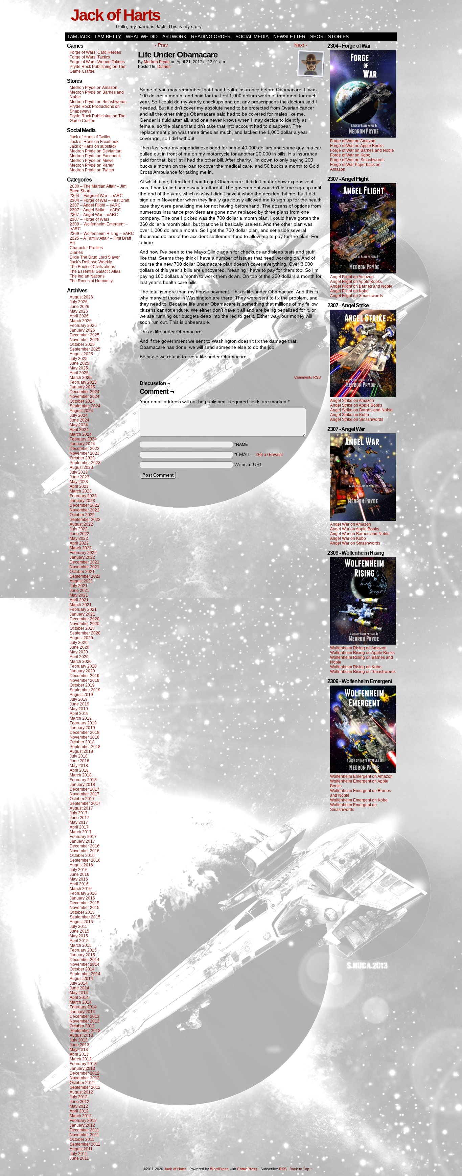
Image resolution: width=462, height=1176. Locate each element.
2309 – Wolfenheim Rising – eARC (102, 233)
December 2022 (84, 505)
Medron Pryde (157, 61)
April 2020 (79, 656)
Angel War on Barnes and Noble (360, 533)
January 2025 (82, 387)
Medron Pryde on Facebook (95, 155)
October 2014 (82, 969)
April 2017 (79, 827)
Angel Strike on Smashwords (356, 419)
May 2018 (79, 765)
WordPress (219, 1169)
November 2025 (84, 339)
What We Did (142, 36)
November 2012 (84, 1078)
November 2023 (84, 453)
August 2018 (81, 751)
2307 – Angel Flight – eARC (95, 205)
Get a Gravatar (269, 454)
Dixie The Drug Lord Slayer (95, 257)
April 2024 (79, 429)
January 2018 (82, 784)
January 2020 (82, 671)
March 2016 (81, 888)
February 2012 (83, 1120)
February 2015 (83, 950)
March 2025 (81, 377)
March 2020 (81, 661)
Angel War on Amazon (350, 524)
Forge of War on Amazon (352, 141)
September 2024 (85, 406)
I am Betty (108, 36)
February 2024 (83, 439)
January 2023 (82, 500)
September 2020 (85, 633)
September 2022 (85, 519)
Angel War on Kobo (348, 538)
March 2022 (81, 548)
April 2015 (79, 940)
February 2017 (83, 836)
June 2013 (79, 1044)
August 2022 (81, 524)
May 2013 (79, 1049)
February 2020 (83, 666)
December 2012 (84, 1073)
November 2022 (84, 510)
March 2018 (81, 775)
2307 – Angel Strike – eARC (95, 210)
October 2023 (82, 458)
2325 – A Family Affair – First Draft (100, 238)
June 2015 (79, 931)
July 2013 (79, 1040)
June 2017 (79, 817)
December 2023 (84, 448)
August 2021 (81, 581)
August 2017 (81, 808)
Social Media (252, 36)
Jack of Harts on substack (93, 146)
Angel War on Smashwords (355, 543)
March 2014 (81, 1002)
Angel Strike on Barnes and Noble (361, 410)
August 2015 (81, 921)
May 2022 (79, 538)
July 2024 (79, 415)
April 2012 (79, 1111)
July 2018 (79, 756)
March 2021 (81, 604)
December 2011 (84, 1130)
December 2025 (84, 335)
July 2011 (78, 1153)
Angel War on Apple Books (354, 529)
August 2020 (81, 637)
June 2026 (79, 306)
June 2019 (79, 704)
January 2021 (82, 614)
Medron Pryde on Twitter (92, 170)
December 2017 (84, 789)
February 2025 (83, 382)
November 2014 (84, 964)
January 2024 (82, 443)
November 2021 (84, 567)
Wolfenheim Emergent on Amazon (361, 776)
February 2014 (83, 1007)
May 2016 (79, 879)
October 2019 (82, 685)
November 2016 (84, 850)
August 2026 (81, 297)
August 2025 (81, 354)
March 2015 (81, 945)
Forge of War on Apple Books (357, 145)
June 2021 (79, 590)
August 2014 (81, 978)
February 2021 (83, 609)
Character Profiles (86, 247)
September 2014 (85, 973)
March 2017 (81, 832)
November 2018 (84, 737)
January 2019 (82, 727)
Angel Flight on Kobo (349, 291)
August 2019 (81, 694)
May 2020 (79, 652)
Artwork (174, 36)
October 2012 (82, 1082)
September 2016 (85, 860)
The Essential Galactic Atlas (95, 271)
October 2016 (82, 855)
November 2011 (84, 1134)
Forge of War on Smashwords (357, 160)
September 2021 (85, 576)
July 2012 (79, 1097)
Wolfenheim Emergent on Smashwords (353, 807)
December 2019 (84, 675)
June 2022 (79, 533)
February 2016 (83, 893)
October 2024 (82, 401)
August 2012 (81, 1092)
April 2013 (79, 1054)
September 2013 (85, 1030)
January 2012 (82, 1125)
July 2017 (79, 813)
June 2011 (79, 1158)
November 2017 (84, 794)
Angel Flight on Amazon (352, 276)
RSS (282, 1169)
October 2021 (82, 571)
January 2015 (82, 955)
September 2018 (85, 746)
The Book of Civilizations (92, 266)
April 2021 (79, 600)
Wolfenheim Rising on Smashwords (363, 671)
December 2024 (84, 391)
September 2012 (85, 1087)
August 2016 (81, 865)
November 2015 (84, 907)
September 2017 (85, 803)
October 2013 (82, 1026)
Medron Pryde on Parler (92, 165)
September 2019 (85, 690)
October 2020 (82, 628)
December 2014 (84, 959)
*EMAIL (258, 454)
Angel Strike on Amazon (352, 400)
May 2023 (79, 481)
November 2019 (84, 680)
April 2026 (79, 316)
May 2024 (79, 425)
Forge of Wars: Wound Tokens (97, 61)
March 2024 (81, 434)
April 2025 (79, 372)
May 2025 (79, 368)
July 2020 (79, 642)
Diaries (76, 252)
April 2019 (79, 713)
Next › (300, 45)
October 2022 (82, 514)
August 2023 (81, 467)
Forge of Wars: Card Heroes (95, 52)
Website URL (248, 464)
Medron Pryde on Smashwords (98, 101)
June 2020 (79, 647)
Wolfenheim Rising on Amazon (358, 648)
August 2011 (81, 1149)
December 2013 (84, 1016)
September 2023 (85, 462)
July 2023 (79, 472)
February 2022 (83, 552)
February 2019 (83, 723)
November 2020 (84, 623)
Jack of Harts (115, 15)
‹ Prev (161, 45)
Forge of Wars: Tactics (90, 57)
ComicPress (247, 1169)
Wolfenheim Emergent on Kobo (359, 800)
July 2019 (79, 699)
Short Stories (329, 36)
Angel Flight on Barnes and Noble (361, 286)
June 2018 (79, 761)
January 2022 (82, 557)
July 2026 (79, 301)
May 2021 (79, 595)
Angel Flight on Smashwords (356, 295)
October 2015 (82, 912)
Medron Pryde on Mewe (92, 160)
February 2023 (83, 496)
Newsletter (289, 36)
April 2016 (79, 884)
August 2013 (81, 1035)
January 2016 (82, 898)
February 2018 (83, 779)
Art (72, 243)
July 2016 (79, 869)
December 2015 (84, 903)
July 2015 (79, 926)
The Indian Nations (87, 276)
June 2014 (79, 988)
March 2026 (81, 320)
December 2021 (84, 562)
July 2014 (79, 983)
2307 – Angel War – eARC (94, 214)
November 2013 (84, 1021)
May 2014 (79, 992)
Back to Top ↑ (301, 1169)
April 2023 (79, 486)
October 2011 (82, 1139)
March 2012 (81, 1115)
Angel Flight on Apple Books (356, 281)
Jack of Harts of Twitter (90, 137)
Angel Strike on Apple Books (356, 405)
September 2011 (85, 1144)
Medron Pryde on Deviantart (95, 151)
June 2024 (79, 420)
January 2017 (82, 841)
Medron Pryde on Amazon (93, 87)
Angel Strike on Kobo (349, 414)
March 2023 (81, 491)
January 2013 (82, 1068)
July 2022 (79, 529)
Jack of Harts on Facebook (94, 141)
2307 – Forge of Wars (89, 219)
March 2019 (81, 718)
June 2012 (79, 1101)
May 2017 (79, 822)
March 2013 (81, 1059)
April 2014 (79, 997)
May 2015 (79, 936)
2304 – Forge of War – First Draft (99, 200)
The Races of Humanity (91, 281)
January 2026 (82, 330)
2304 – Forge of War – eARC (96, 195)
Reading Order (211, 36)
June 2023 (79, 477)
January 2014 (82, 1011)
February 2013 (83, 1063)
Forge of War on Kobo (350, 155)
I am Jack (79, 36)
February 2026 (83, 325)
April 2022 (79, 543)
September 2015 (85, 917)
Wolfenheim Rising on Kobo (356, 667)
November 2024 (84, 396)
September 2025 (85, 349)
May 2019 (79, 708)
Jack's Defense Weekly (91, 262)
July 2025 (79, 358)
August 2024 (81, 410)
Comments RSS (307, 377)
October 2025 (82, 344)
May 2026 (79, 311)
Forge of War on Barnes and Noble (362, 150)
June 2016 (79, 874)
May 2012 (79, 1106)
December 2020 (84, 619)
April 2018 (79, 770)
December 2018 (84, 732)
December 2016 (84, 846)
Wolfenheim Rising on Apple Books (362, 652)
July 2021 (79, 585)
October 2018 (82, 742)
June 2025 (79, 363)
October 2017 (82, 798)
